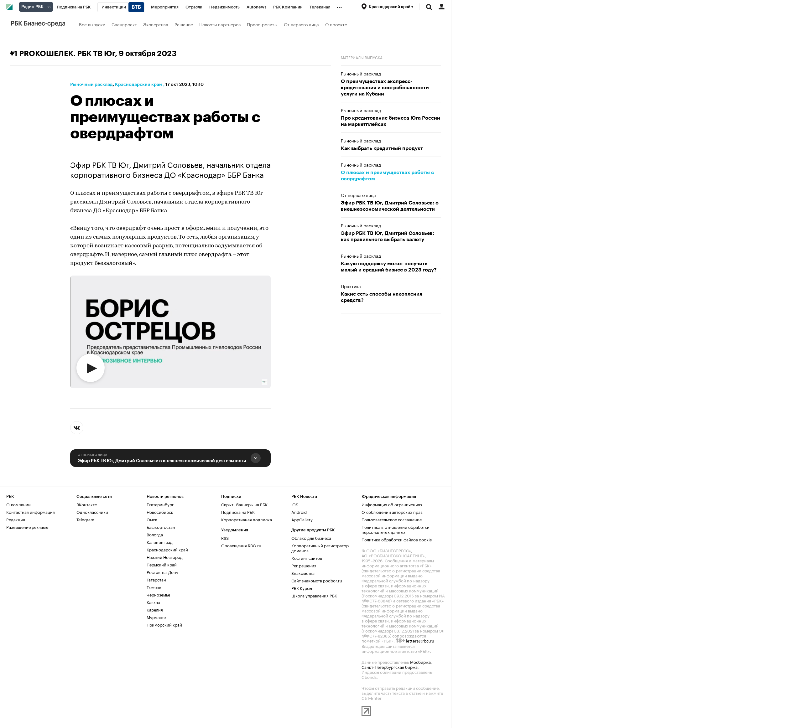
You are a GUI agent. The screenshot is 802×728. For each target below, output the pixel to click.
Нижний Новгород (165, 557)
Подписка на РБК (238, 512)
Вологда (155, 534)
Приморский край (164, 624)
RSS (225, 537)
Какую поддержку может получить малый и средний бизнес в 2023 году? (389, 266)
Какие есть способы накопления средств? (381, 297)
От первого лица (301, 24)
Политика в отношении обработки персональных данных (396, 529)
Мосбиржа (420, 661)
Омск (152, 519)
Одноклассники (92, 512)
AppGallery (302, 519)
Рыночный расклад (91, 84)
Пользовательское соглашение (392, 519)
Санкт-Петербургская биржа (390, 666)
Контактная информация (30, 512)
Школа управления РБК (314, 595)
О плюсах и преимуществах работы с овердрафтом (387, 175)
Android (299, 512)
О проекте (336, 24)
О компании (18, 504)
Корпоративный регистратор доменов (320, 547)
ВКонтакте (86, 504)
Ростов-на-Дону (162, 572)
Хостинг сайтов (306, 558)
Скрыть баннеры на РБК (244, 504)
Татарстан (156, 579)
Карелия (155, 609)
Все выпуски (92, 24)
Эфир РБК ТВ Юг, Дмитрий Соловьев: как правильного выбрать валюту (387, 236)
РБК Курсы (301, 588)
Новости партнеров (220, 24)
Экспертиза (155, 24)
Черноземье (158, 594)
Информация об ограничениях (392, 504)
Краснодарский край (138, 84)
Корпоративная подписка (246, 519)
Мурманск (157, 617)
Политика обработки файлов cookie (397, 539)
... (339, 6)
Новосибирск (160, 512)
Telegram (85, 519)
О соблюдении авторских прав (392, 512)
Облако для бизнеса (311, 537)
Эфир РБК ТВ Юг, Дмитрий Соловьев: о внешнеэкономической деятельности (162, 460)
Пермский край (162, 564)
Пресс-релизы (262, 24)
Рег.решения (303, 565)
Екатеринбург (160, 504)
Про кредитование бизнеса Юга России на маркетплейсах (390, 121)
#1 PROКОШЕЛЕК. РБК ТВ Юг (62, 53)
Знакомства (303, 573)
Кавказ (153, 602)
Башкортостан (161, 527)
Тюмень (154, 587)
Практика (351, 285)
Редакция (15, 519)
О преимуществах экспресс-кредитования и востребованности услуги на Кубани (385, 87)
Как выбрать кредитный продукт (382, 148)
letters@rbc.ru (420, 640)
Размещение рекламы (27, 527)
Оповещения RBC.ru (241, 545)
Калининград (160, 542)
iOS (294, 504)
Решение (183, 24)
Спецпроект (124, 24)
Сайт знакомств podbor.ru (316, 580)
